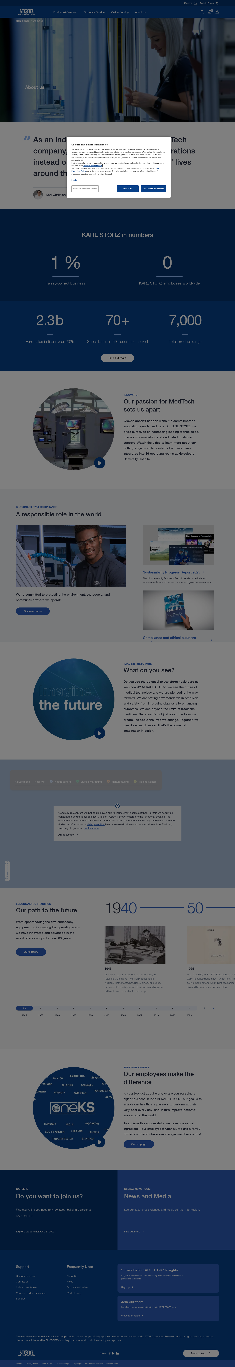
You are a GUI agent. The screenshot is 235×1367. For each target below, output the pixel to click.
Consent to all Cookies (153, 189)
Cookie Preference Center (85, 189)
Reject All (127, 189)
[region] (119, 167)
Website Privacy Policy (92, 166)
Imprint (74, 180)
